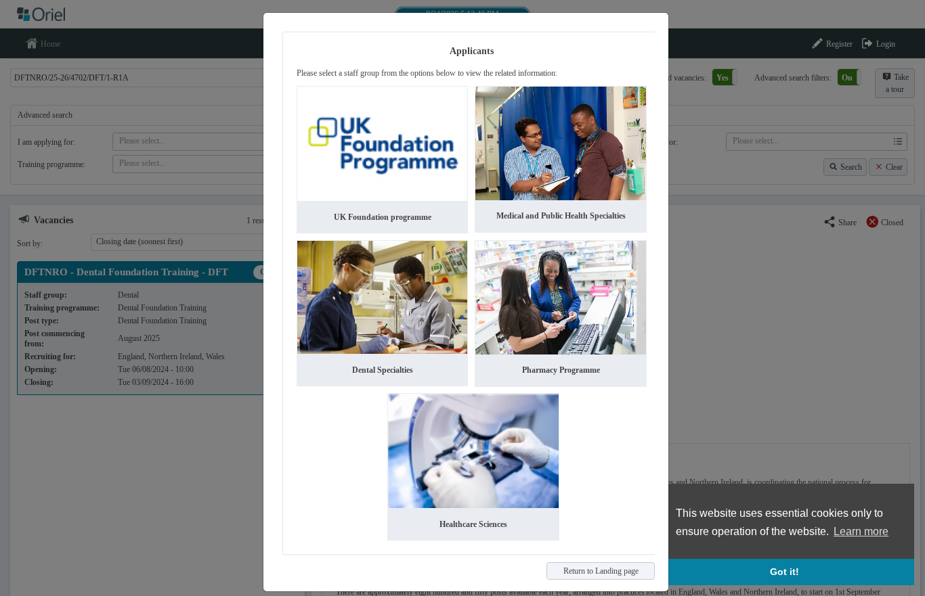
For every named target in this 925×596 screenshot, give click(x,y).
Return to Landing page (601, 571)
